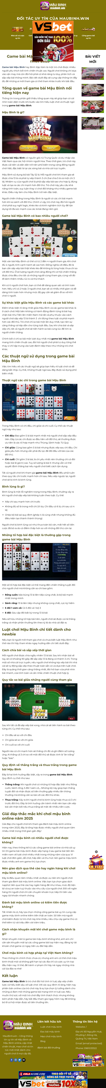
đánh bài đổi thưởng (48, 1047)
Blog (42, 1041)
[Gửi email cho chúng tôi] (24, 1060)
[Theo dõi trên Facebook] (12, 1060)
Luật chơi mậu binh (51, 1027)
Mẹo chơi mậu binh (51, 1036)
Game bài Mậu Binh (13, 67)
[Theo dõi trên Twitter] (20, 1060)
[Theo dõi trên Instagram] (16, 1060)
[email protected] (92, 1043)
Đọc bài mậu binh (50, 1031)
